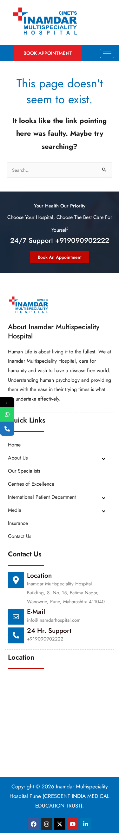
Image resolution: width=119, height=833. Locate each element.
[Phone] (7, 429)
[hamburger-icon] (107, 53)
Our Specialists (24, 470)
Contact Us (19, 536)
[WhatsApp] (7, 414)
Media (14, 510)
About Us (18, 457)
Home (14, 444)
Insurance (18, 523)
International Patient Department (42, 497)
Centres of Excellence (31, 484)
